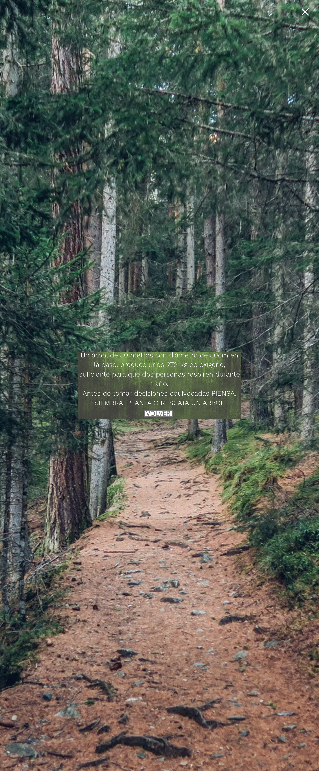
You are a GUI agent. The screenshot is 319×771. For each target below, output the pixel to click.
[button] (305, 12)
